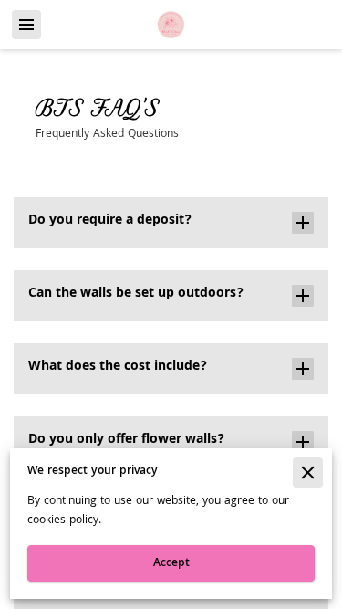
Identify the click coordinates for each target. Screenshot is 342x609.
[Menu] (26, 24)
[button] (171, 222)
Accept (171, 563)
